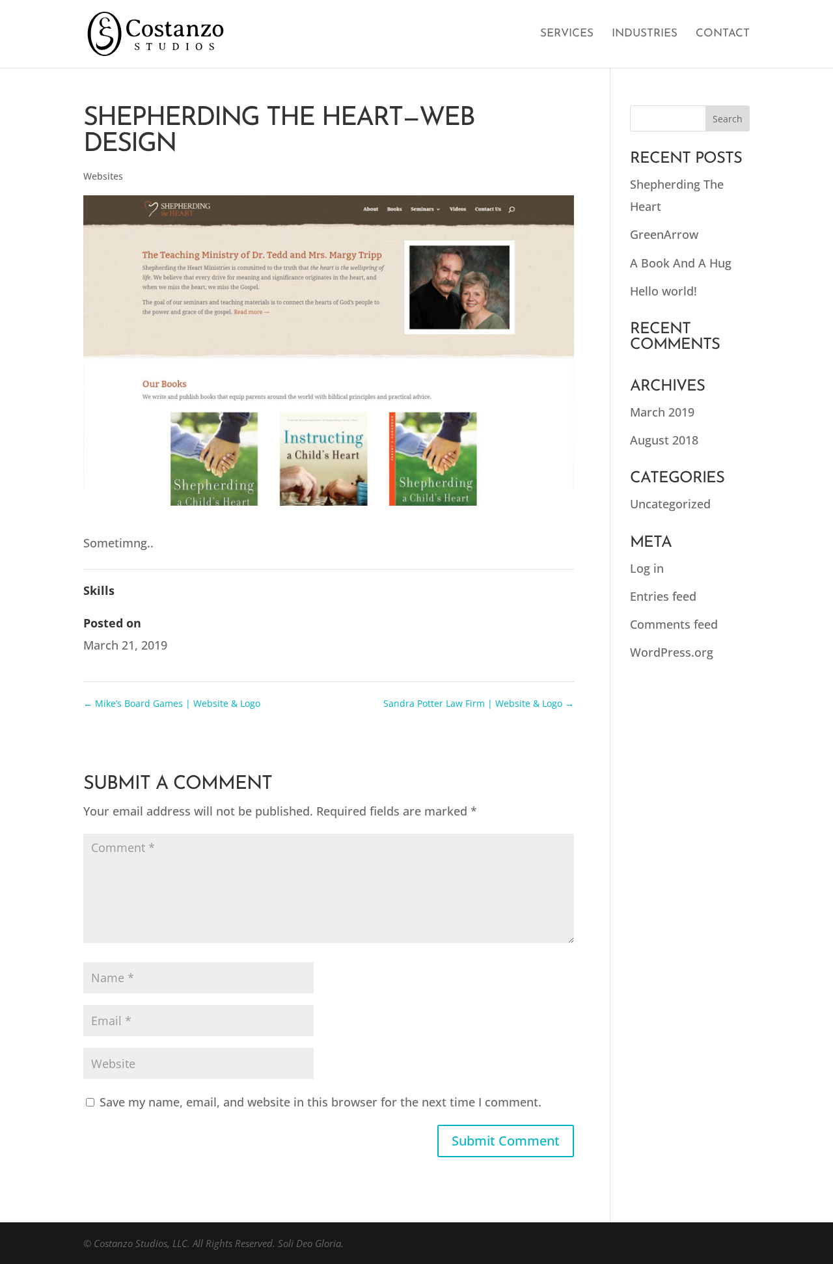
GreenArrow (664, 234)
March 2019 (662, 412)
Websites (103, 176)
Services (567, 34)
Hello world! (663, 291)
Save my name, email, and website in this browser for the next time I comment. (320, 1102)
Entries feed (663, 596)
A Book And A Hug (680, 263)
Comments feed (674, 624)
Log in (647, 568)
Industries (644, 34)
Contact (723, 34)
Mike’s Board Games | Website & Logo (171, 703)
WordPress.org (671, 652)
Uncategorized (670, 504)
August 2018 (664, 440)
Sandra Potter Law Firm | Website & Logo (478, 703)
